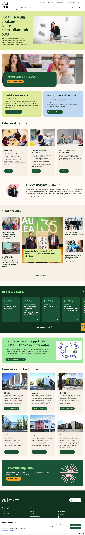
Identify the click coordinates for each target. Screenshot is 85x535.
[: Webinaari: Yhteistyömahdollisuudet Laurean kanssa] (71, 319)
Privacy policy (13, 530)
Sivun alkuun (76, 500)
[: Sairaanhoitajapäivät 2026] (51, 319)
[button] (79, 8)
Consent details (5, 530)
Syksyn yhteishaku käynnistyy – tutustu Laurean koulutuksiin (9, 234)
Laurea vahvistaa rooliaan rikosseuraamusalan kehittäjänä (73, 257)
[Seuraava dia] (83, 291)
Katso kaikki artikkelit (41, 275)
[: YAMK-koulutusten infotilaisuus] (11, 319)
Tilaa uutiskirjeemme (13, 478)
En (72, 7)
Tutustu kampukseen (11, 409)
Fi (67, 7)
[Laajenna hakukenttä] (76, 8)
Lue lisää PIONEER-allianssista (15, 359)
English (3, 520)
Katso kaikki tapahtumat (42, 327)
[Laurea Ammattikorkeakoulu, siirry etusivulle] (5, 5)
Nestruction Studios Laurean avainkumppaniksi (74, 233)
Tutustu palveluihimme (54, 111)
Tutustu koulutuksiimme (14, 81)
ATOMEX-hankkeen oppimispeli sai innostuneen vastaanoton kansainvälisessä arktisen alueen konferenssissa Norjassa (10, 261)
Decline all (75, 527)
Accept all (75, 525)
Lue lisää (8, 171)
